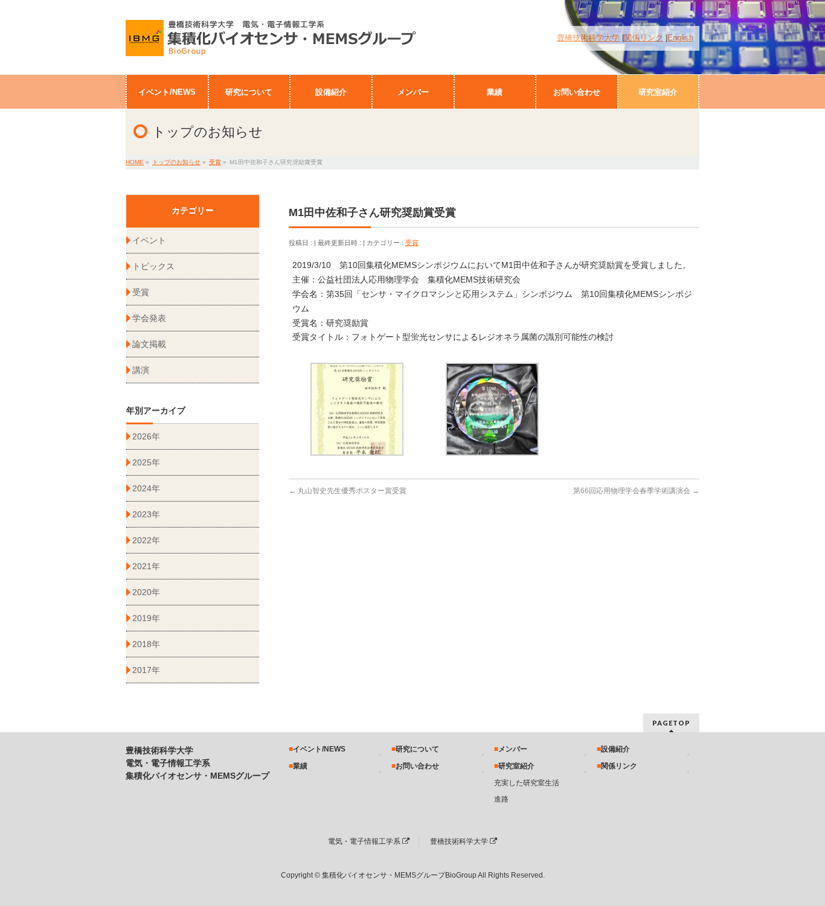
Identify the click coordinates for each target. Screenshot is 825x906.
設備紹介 (615, 749)
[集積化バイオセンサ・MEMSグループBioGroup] (274, 42)
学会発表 (149, 318)
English (680, 38)
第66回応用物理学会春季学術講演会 (636, 490)
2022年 (146, 540)
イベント (149, 240)
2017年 (146, 670)
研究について (417, 749)
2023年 (146, 514)
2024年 (146, 488)
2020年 (146, 592)
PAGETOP (671, 723)
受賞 (412, 242)
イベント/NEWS (319, 749)
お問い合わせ (417, 766)
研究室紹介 (516, 766)
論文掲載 (149, 344)
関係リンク (643, 38)
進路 (501, 799)
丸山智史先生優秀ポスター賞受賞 (347, 490)
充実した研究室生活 (526, 783)
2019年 (146, 618)
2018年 (146, 644)
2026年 (146, 436)
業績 (300, 766)
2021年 (146, 566)
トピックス (153, 266)
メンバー (512, 749)
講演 (140, 370)
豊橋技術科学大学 (588, 38)
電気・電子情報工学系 (365, 841)
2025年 (146, 462)
